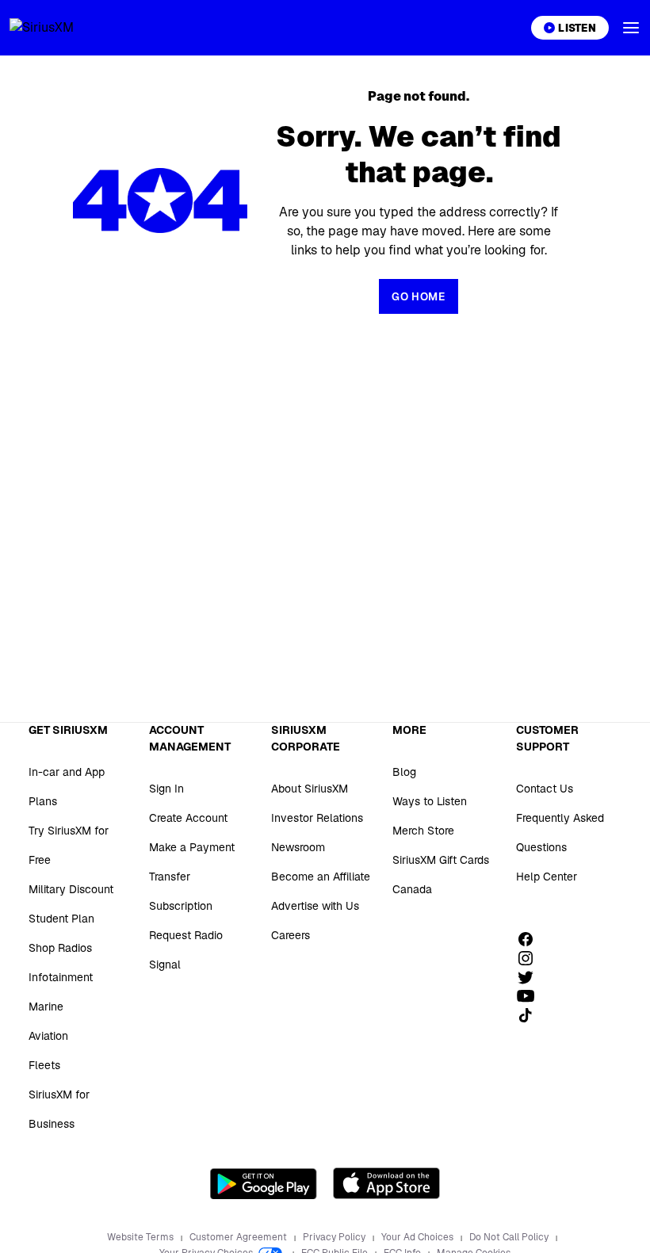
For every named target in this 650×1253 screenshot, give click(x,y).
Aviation (48, 1036)
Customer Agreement (239, 1237)
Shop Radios (60, 948)
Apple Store (386, 1183)
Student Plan (61, 918)
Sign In (166, 788)
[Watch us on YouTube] (531, 996)
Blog (404, 772)
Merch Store (423, 830)
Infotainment (61, 977)
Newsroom (298, 847)
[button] (630, 27)
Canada (412, 889)
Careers (290, 935)
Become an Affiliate (320, 876)
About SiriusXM (309, 788)
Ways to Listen (429, 801)
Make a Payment (192, 847)
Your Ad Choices (418, 1237)
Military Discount (71, 889)
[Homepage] (60, 27)
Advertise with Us (315, 906)
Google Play (263, 1183)
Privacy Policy (335, 1237)
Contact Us (544, 788)
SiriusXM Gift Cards (440, 860)
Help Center (546, 876)
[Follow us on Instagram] (531, 958)
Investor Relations (317, 818)
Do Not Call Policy (510, 1237)
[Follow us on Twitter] (531, 977)
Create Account (188, 818)
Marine (46, 1006)
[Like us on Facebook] (531, 939)
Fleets (44, 1065)
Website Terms (141, 1237)
